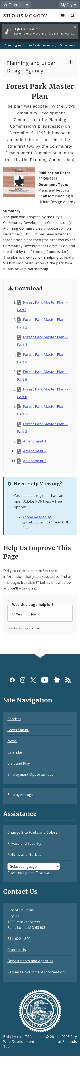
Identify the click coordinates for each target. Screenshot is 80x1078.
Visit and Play (18, 763)
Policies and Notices (24, 854)
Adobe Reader (34, 517)
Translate (44, 872)
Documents (68, 45)
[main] (40, 347)
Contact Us (16, 949)
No (33, 614)
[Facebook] (12, 679)
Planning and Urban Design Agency (29, 45)
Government (18, 730)
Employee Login (21, 794)
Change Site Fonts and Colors (32, 832)
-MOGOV (25, 16)
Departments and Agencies (30, 960)
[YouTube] (44, 679)
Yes (19, 614)
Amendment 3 (34, 460)
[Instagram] (22, 679)
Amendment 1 (34, 441)
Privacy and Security (24, 843)
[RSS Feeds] (68, 679)
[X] (33, 679)
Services (14, 718)
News (12, 741)
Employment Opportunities (30, 774)
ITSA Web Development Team (18, 1041)
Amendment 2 (34, 451)
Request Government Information (36, 972)
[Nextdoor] (57, 679)
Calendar (15, 752)
